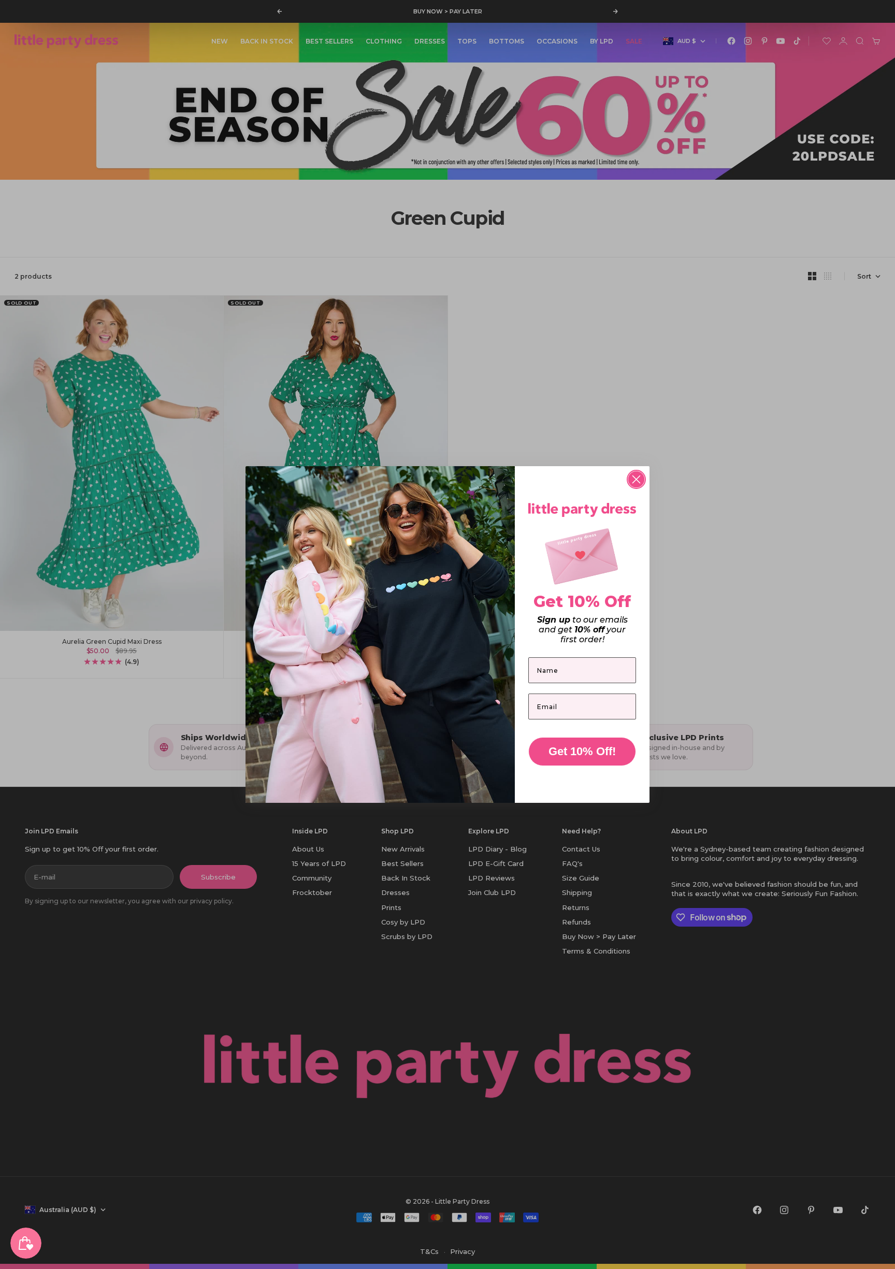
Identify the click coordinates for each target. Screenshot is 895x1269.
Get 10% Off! (582, 751)
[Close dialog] (636, 479)
